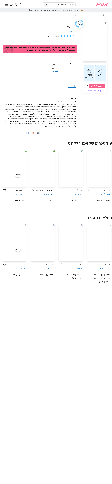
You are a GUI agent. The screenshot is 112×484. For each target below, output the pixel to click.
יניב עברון (21, 269)
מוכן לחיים (78, 190)
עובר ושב (106, 190)
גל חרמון (78, 269)
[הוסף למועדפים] (86, 86)
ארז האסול (49, 269)
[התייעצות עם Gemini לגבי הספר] (28, 133)
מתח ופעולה (96, 15)
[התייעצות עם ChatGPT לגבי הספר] (38, 133)
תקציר (70, 86)
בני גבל (79, 265)
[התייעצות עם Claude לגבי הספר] (33, 133)
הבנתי (31, 10)
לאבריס (22, 265)
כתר (70, 71)
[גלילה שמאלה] (17, 174)
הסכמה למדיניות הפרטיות (42, 10)
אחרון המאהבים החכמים (45, 190)
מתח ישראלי (86, 15)
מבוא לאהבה (20, 190)
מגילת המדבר (48, 265)
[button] (6, 4)
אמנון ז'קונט (70, 31)
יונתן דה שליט (105, 269)
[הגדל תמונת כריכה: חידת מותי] (94, 41)
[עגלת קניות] (11, 4)
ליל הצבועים (105, 265)
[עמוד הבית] (103, 14)
